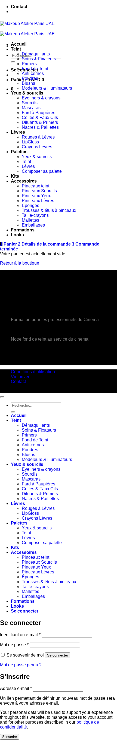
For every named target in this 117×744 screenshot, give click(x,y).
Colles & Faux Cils (40, 117)
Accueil (18, 44)
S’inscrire (9, 737)
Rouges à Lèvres (38, 137)
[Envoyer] (13, 62)
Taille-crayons (35, 215)
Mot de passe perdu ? (21, 665)
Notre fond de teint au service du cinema (49, 339)
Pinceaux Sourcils (39, 191)
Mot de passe (14, 644)
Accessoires (24, 181)
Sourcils (30, 103)
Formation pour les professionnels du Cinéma (55, 319)
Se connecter (57, 655)
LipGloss (30, 142)
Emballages (33, 225)
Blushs (28, 83)
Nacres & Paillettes (40, 127)
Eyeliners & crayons (41, 98)
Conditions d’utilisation (33, 371)
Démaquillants (36, 54)
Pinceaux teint (35, 186)
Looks (17, 235)
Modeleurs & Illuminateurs (47, 88)
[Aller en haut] (2, 397)
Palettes (19, 151)
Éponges (30, 205)
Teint (16, 49)
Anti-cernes (33, 73)
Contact (19, 6)
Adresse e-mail (16, 688)
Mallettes (30, 220)
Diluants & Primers (40, 122)
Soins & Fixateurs (39, 58)
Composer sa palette (42, 171)
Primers (29, 63)
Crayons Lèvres (37, 147)
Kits (15, 176)
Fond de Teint (35, 68)
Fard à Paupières (38, 112)
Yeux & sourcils (27, 93)
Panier (9, 244)
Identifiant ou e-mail (20, 634)
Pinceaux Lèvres (38, 200)
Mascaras (31, 107)
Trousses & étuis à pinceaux (49, 210)
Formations (23, 230)
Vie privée (20, 376)
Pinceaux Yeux (36, 195)
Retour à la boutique (19, 263)
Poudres (30, 78)
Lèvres (18, 132)
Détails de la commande (45, 244)
